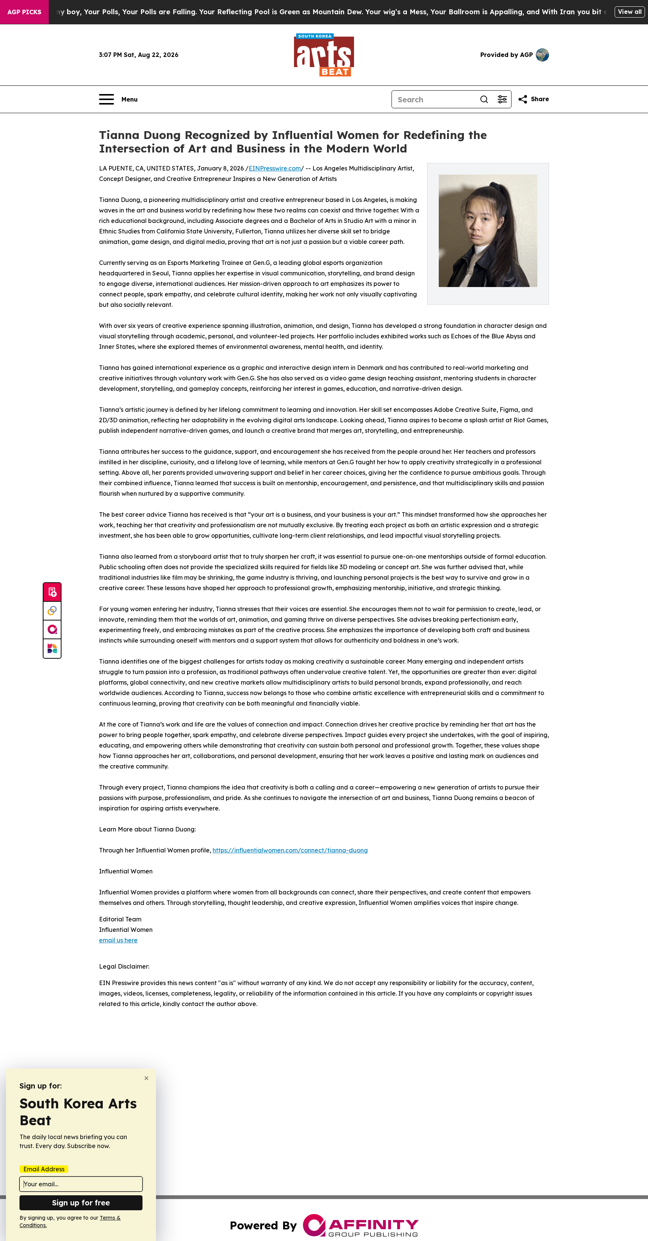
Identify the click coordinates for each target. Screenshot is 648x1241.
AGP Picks (24, 12)
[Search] (484, 99)
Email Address (43, 1169)
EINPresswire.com (275, 168)
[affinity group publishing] (52, 629)
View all (630, 11)
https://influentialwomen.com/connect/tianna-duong (290, 850)
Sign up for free (81, 1202)
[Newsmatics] (52, 648)
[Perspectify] (52, 611)
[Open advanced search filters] (502, 99)
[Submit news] (52, 592)
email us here (118, 940)
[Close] (146, 1078)
